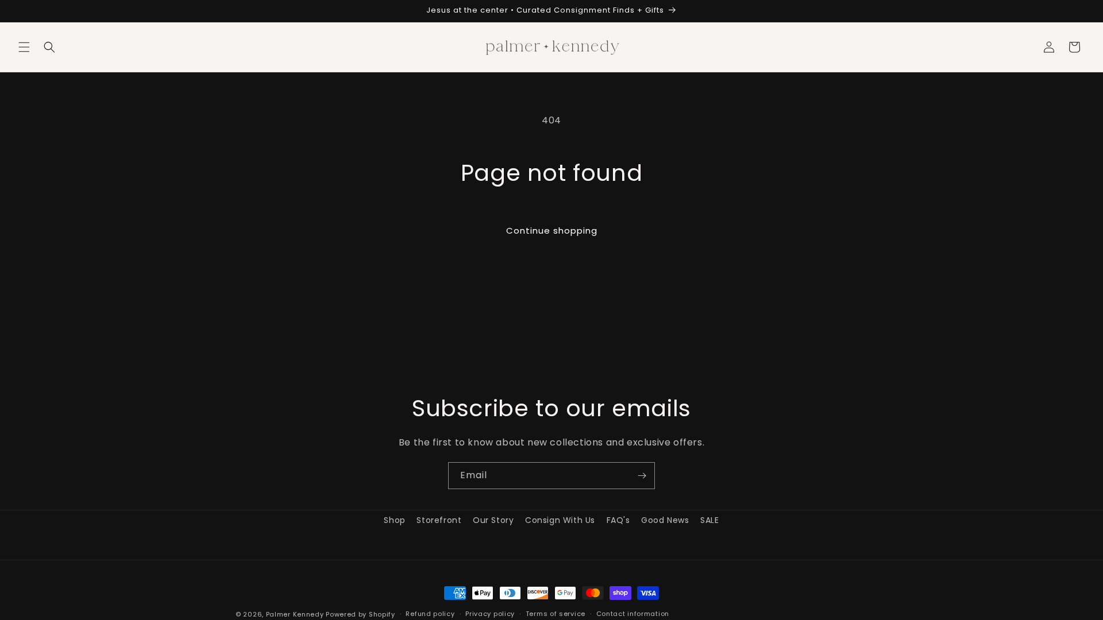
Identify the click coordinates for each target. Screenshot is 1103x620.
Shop (394, 520)
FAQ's (618, 520)
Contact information (632, 613)
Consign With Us (560, 520)
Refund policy (430, 613)
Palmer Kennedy (295, 614)
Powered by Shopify (360, 614)
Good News (665, 520)
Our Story (493, 520)
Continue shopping (551, 230)
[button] (24, 47)
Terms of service (555, 613)
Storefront (438, 520)
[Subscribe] (641, 475)
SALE (709, 520)
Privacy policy (490, 613)
